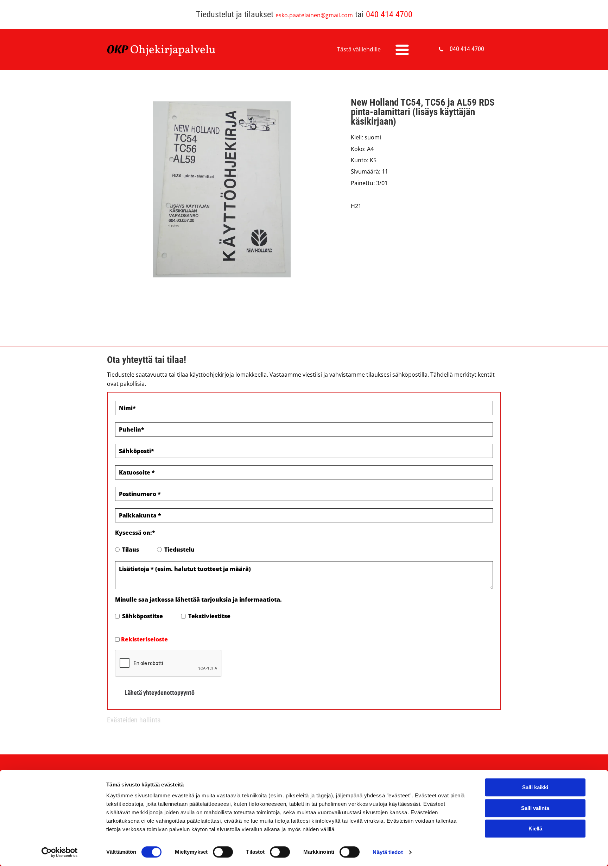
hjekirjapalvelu (177, 50)
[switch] (223, 852)
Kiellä (535, 829)
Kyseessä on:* (135, 532)
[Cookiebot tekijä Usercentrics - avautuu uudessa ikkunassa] (59, 852)
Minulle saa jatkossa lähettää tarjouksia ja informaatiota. (198, 599)
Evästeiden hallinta (134, 720)
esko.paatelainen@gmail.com (314, 15)
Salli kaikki (535, 787)
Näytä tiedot (388, 852)
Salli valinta (535, 808)
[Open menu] (402, 50)
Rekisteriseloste (144, 639)
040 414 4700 (389, 14)
